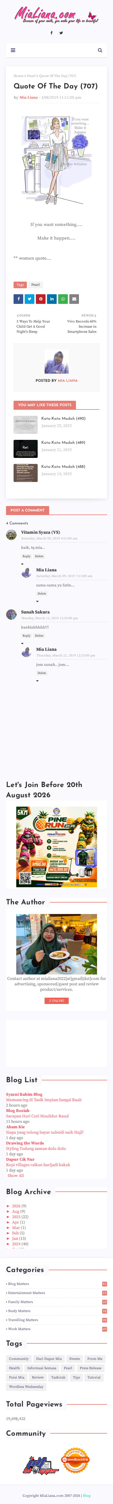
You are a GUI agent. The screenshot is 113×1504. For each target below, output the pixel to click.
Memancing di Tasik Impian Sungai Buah (44, 1100)
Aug (16, 1211)
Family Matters (57, 1302)
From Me (94, 1359)
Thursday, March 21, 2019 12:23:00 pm (65, 655)
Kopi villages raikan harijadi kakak (38, 1165)
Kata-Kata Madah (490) (63, 419)
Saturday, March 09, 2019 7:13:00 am (64, 576)
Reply (26, 556)
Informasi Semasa (41, 1368)
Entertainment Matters (57, 1293)
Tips (76, 1377)
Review (38, 1377)
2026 (16, 1206)
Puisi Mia (16, 1377)
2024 (16, 1244)
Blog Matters (57, 1284)
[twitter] (61, 33)
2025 (16, 1217)
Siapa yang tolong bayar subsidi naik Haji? (45, 1132)
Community (19, 1359)
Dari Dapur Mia (49, 1359)
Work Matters (57, 1329)
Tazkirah (58, 1377)
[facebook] (51, 33)
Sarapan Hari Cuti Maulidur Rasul (37, 1116)
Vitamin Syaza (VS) (40, 532)
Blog (86, 1495)
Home (19, 76)
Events (74, 1359)
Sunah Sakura (35, 612)
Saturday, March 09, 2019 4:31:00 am (49, 538)
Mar (16, 1228)
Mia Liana (29, 97)
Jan (15, 1238)
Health (14, 1368)
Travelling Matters (57, 1320)
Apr (16, 1222)
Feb (16, 1233)
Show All (16, 1175)
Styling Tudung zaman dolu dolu (36, 1148)
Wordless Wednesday (26, 1387)
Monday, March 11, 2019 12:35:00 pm (49, 618)
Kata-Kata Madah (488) (63, 467)
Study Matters (57, 1311)
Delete (39, 556)
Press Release (91, 1368)
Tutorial (94, 1377)
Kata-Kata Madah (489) (63, 443)
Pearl (31, 76)
